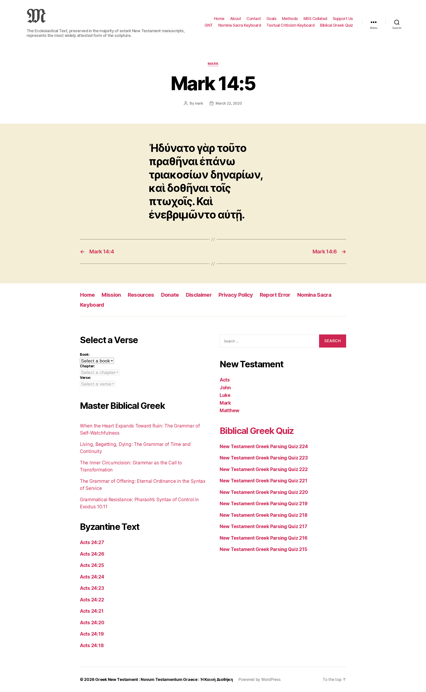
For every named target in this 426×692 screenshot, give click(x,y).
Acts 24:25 (92, 565)
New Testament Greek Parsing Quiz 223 (264, 458)
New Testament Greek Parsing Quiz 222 (264, 469)
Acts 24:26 (92, 554)
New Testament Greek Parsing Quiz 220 (264, 492)
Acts (225, 380)
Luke (225, 395)
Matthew (229, 410)
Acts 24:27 (92, 542)
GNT (209, 25)
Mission (111, 295)
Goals (271, 18)
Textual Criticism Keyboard (290, 25)
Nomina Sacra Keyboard (239, 25)
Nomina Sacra (314, 295)
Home (219, 18)
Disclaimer (199, 295)
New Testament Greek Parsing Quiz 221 (263, 480)
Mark (213, 64)
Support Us (343, 18)
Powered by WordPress (259, 679)
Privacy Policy (235, 295)
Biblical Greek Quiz (336, 25)
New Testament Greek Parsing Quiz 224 (264, 446)
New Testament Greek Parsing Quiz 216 (263, 538)
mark (199, 103)
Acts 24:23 (92, 588)
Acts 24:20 (92, 622)
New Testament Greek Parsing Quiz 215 (263, 549)
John (225, 387)
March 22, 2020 (229, 103)
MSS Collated (315, 18)
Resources (141, 295)
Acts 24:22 (92, 600)
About (235, 18)
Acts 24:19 (92, 634)
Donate (170, 295)
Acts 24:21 (91, 611)
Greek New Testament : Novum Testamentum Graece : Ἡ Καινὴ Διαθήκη (164, 679)
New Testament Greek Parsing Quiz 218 (263, 515)
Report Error (275, 295)
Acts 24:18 (92, 645)
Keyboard (92, 305)
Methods (290, 18)
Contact (254, 18)
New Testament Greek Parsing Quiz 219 (263, 503)
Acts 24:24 (92, 577)
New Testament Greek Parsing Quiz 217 (263, 526)
